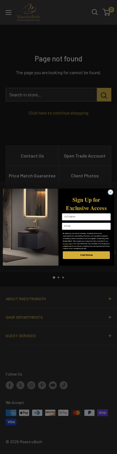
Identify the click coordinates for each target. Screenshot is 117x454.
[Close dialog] (110, 192)
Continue (86, 255)
